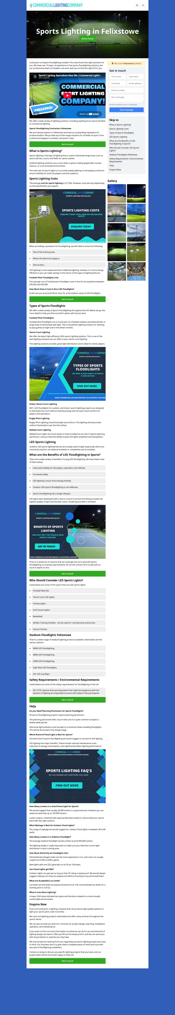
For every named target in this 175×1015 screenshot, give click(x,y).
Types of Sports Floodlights (121, 132)
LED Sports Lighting (118, 136)
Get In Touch (88, 38)
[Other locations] (137, 5)
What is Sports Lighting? (120, 124)
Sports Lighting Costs (119, 128)
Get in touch (67, 144)
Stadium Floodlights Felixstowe (123, 154)
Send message (126, 110)
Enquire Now (115, 169)
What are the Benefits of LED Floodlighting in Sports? (122, 142)
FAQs (111, 165)
